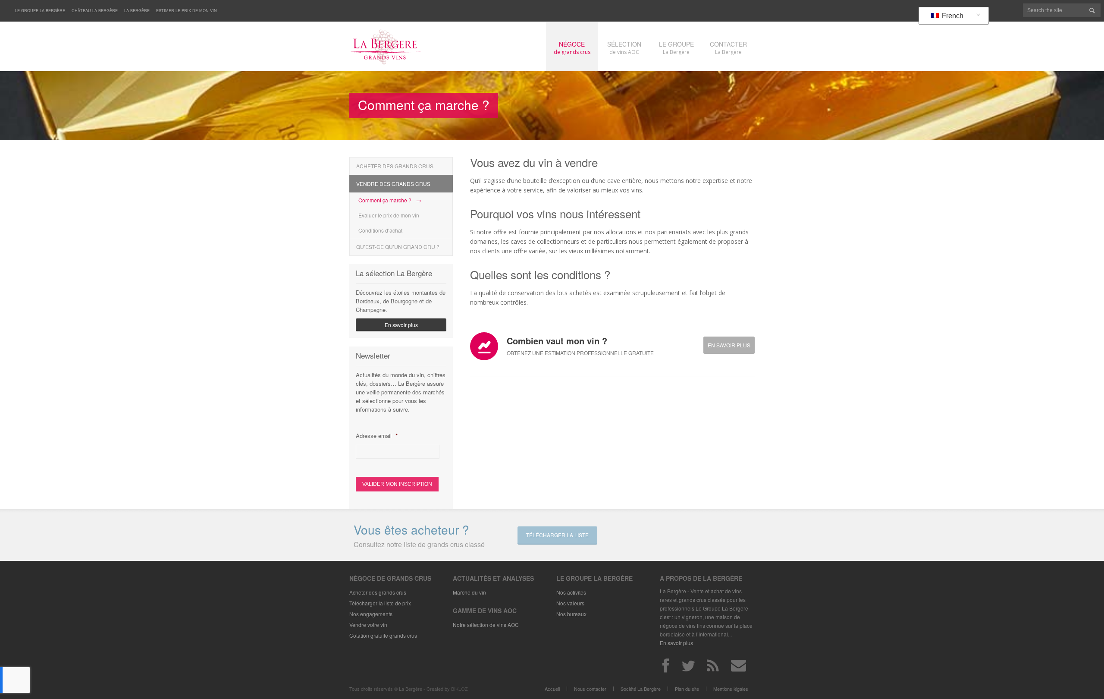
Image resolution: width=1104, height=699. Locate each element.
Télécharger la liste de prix (380, 603)
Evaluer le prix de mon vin (388, 215)
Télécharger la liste (557, 534)
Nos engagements (370, 613)
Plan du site (687, 688)
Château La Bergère (95, 10)
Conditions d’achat (380, 230)
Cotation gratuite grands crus (383, 635)
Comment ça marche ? (384, 200)
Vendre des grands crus (393, 183)
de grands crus (572, 48)
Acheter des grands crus (394, 166)
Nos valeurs (570, 603)
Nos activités (571, 592)
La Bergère (137, 10)
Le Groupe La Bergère (40, 10)
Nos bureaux (571, 613)
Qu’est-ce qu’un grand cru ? (397, 246)
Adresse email (376, 436)
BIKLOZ (459, 688)
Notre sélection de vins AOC (486, 624)
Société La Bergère (641, 688)
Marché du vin (469, 592)
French (951, 15)
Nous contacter (590, 688)
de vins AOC (624, 48)
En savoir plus (729, 345)
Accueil (552, 688)
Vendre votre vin (368, 624)
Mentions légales (730, 688)
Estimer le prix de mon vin (186, 10)
